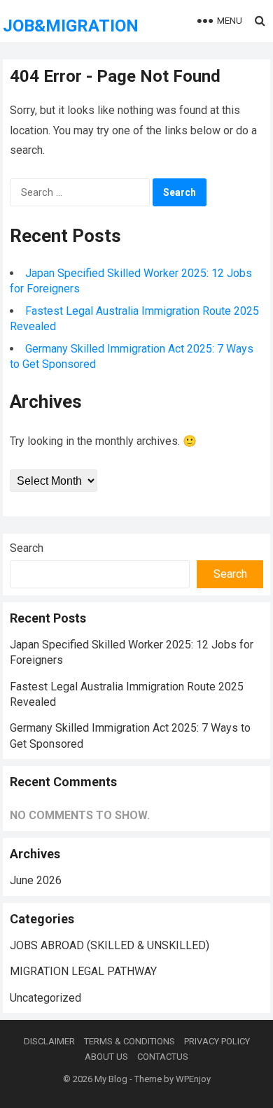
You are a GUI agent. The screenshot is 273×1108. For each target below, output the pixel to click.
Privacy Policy (217, 1041)
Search (26, 548)
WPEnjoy (193, 1079)
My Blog (110, 1079)
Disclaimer (49, 1041)
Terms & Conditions (129, 1041)
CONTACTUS (162, 1056)
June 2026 (36, 880)
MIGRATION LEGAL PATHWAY (83, 971)
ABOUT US (106, 1056)
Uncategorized (45, 997)
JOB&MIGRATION (71, 26)
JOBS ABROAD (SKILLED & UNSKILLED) (109, 945)
